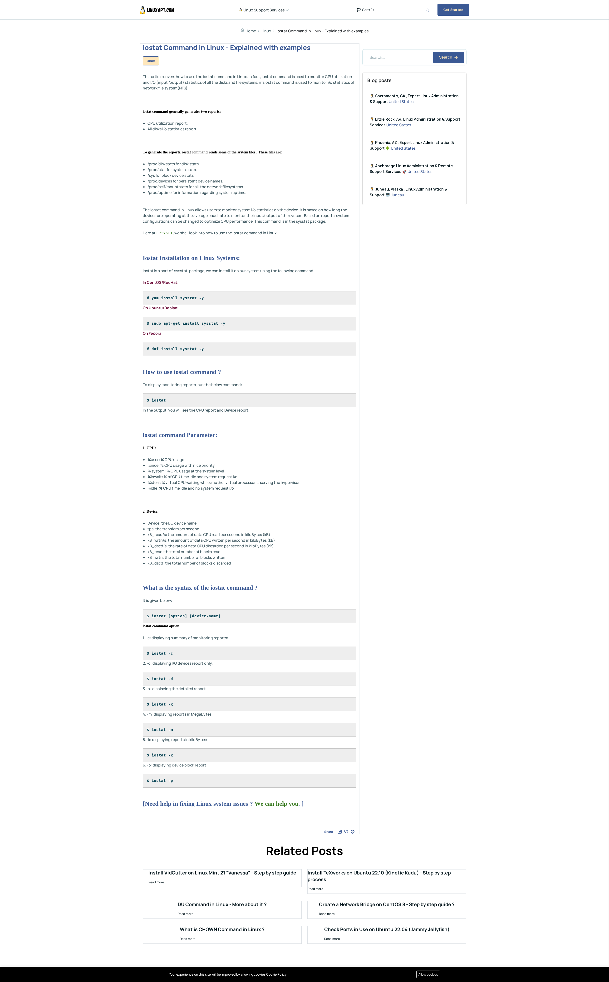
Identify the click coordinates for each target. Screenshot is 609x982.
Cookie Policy (276, 974)
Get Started (453, 9)
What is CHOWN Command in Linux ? (222, 929)
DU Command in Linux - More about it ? (222, 904)
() (368, 9)
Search (446, 57)
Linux (266, 31)
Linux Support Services (264, 10)
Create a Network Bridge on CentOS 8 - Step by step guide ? (387, 904)
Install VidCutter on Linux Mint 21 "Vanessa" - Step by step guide (222, 872)
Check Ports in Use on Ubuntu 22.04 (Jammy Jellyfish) (387, 929)
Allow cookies (428, 974)
